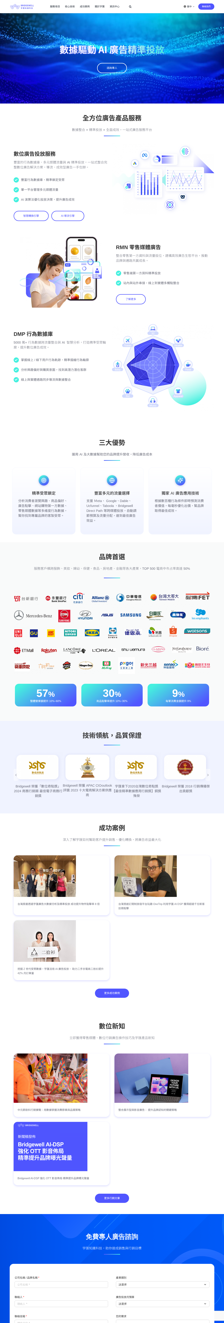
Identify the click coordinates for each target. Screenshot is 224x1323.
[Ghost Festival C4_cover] (50, 1055)
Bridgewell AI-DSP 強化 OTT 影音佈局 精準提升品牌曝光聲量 (53, 1178)
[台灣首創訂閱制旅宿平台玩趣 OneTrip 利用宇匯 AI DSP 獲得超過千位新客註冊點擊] (145, 857)
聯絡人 (19, 1297)
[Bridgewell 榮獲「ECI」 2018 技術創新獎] (38, 768)
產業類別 (121, 1278)
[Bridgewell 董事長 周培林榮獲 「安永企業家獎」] (185, 768)
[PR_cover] (50, 1124)
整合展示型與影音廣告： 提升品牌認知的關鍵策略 (147, 1110)
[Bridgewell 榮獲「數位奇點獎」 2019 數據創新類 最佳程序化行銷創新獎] (87, 768)
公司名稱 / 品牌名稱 (27, 1278)
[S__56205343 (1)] (45, 922)
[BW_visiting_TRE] (45, 857)
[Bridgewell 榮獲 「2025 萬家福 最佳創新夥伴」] (136, 767)
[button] (130, 6)
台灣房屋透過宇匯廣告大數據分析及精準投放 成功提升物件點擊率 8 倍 (59, 904)
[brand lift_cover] (151, 1055)
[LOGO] (22, 3)
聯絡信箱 (21, 1316)
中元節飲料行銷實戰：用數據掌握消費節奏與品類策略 (49, 1110)
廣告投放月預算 (125, 1297)
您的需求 (121, 1316)
